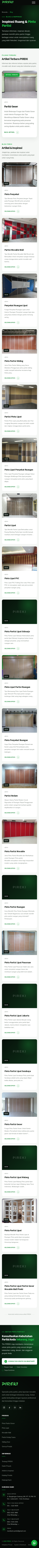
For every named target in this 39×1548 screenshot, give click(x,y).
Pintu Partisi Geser (13, 1124)
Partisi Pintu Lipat (13, 416)
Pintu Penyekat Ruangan (16, 740)
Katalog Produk (7, 1475)
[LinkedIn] (20, 1407)
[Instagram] (4, 1407)
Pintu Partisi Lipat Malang (16, 1177)
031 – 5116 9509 (12, 1506)
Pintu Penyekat (11, 194)
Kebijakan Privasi (7, 1545)
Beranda (4, 12)
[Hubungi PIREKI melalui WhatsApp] (34, 1543)
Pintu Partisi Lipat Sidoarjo (17, 631)
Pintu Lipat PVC (11, 578)
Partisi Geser (11, 106)
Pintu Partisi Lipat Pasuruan (17, 962)
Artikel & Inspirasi (8, 1471)
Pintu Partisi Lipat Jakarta (16, 1015)
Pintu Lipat (5, 1428)
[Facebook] (9, 1407)
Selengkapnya (11, 211)
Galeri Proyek (6, 1466)
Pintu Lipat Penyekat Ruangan (18, 469)
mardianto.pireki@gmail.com (16, 1531)
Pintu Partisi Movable (14, 851)
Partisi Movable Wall (14, 249)
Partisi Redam (11, 795)
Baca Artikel (11, 132)
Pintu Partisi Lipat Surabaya (17, 1071)
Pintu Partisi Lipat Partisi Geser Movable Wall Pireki (19, 1287)
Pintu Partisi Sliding (13, 361)
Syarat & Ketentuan (20, 1545)
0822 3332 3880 (12, 1512)
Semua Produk (7, 1446)
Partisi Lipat (10, 525)
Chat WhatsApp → (13, 1515)
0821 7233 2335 (12, 1522)
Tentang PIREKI (7, 1461)
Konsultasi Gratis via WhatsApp (21, 1361)
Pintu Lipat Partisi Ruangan (17, 687)
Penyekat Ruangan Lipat (15, 305)
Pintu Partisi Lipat (13, 1230)
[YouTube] (15, 1407)
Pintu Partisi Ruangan (14, 907)
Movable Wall (6, 1432)
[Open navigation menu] (33, 2)
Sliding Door (6, 1442)
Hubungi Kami (6, 1480)
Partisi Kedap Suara (8, 1437)
